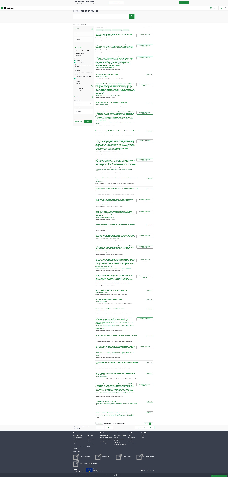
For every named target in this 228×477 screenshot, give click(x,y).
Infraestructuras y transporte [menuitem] (79, 446)
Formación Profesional (116, 122)
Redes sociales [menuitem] (130, 441)
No (109, 427)
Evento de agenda (80, 53)
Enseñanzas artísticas (117, 167)
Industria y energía (133, 403)
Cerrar (184, 2)
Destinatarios (80, 90)
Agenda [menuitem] (142, 437)
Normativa (78, 55)
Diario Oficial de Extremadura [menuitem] (120, 435)
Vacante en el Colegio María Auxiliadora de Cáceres (110, 308)
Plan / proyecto (79, 60)
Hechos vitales (80, 88)
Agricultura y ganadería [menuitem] (77, 439)
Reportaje (78, 81)
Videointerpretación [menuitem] (132, 443)
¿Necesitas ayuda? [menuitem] (104, 443)
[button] (214, 8)
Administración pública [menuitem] (77, 437)
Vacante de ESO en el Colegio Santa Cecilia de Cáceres (111, 102)
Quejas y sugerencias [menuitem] (104, 441)
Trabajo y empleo (103, 228)
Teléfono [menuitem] (129, 435)
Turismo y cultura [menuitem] (90, 444)
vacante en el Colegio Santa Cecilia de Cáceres (108, 299)
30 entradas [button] (99, 424)
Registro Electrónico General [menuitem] (106, 437)
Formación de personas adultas (101, 169)
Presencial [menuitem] (130, 439)
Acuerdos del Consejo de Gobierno (83, 50)
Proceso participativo (81, 62)
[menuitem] (81, 457)
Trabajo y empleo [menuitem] (90, 442)
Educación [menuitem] (75, 441)
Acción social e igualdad (100, 414)
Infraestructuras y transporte (101, 404)
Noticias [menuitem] (142, 435)
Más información (116, 2)
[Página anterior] (145, 424)
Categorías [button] (78, 47)
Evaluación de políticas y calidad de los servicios (83, 73)
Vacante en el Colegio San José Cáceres (106, 74)
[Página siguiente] (152, 424)
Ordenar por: (144, 26)
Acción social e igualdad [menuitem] (77, 435)
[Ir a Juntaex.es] (5, 8)
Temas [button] (76, 29)
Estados (78, 86)
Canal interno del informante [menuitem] (120, 444)
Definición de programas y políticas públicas (83, 65)
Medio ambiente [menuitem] (90, 435)
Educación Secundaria (99, 67)
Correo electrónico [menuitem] (131, 437)
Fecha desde (77, 100)
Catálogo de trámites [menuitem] (104, 435)
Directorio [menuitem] (116, 437)
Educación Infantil (98, 95)
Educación (108, 37)
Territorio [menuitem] (89, 440)
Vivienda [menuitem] (88, 446)
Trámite (78, 83)
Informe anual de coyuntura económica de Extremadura (111, 412)
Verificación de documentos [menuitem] (105, 439)
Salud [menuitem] (88, 437)
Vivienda (131, 415)
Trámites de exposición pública (83, 76)
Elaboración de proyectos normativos (81, 69)
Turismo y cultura (131, 414)
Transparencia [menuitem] (117, 442)
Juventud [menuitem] (75, 448)
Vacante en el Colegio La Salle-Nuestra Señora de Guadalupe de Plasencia (116, 130)
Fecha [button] (76, 97)
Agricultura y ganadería (113, 403)
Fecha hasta (76, 108)
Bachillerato (123, 169)
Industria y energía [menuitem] (77, 444)
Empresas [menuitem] (75, 443)
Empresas (120, 403)
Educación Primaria (106, 95)
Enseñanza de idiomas (108, 167)
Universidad (97, 37)
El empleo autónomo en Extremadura (106, 401)
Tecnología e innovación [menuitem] (91, 439)
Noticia (77, 58)
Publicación (78, 79)
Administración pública (104, 403)
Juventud (109, 404)
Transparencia (103, 37)
